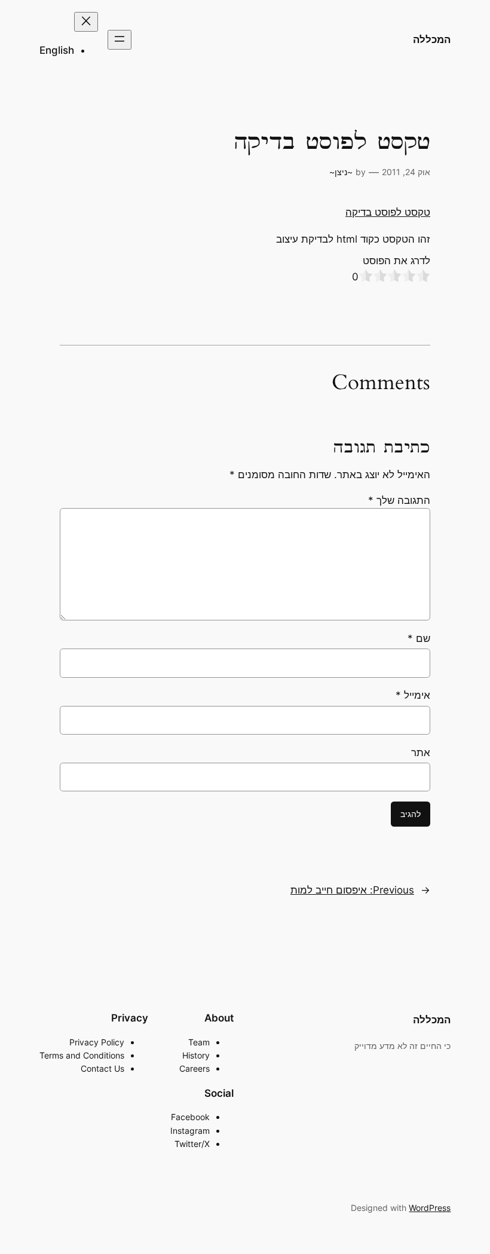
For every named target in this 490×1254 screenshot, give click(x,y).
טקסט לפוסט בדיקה (387, 212)
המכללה (432, 39)
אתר (420, 752)
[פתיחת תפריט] (119, 40)
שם (419, 638)
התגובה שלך (399, 500)
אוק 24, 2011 (406, 172)
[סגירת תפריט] (86, 22)
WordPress (430, 1208)
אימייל (413, 695)
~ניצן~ (341, 172)
